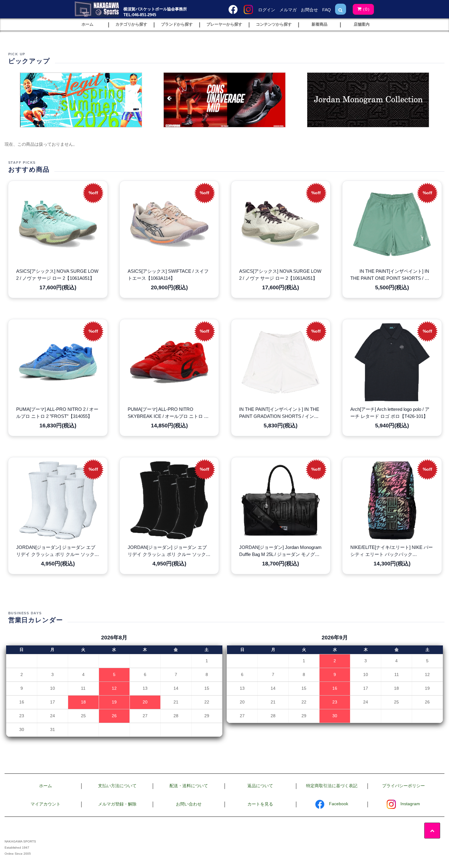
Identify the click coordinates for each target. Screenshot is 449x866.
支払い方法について (117, 785)
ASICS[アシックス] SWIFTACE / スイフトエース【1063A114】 (168, 275)
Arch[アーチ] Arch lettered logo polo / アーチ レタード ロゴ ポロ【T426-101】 (389, 413)
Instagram (410, 803)
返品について (260, 785)
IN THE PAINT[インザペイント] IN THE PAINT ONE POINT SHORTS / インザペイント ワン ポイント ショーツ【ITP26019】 (389, 275)
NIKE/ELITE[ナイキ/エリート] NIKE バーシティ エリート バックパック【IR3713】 (391, 551)
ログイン (266, 9)
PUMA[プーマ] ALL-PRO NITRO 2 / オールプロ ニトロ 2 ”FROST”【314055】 (57, 413)
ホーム (45, 785)
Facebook (338, 803)
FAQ (326, 9)
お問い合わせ (189, 804)
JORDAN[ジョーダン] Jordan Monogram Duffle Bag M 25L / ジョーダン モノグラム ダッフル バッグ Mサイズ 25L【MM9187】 (280, 551)
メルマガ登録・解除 (117, 804)
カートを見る (260, 804)
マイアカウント (45, 804)
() (366, 9)
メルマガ (288, 9)
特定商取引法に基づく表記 (331, 785)
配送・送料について (189, 785)
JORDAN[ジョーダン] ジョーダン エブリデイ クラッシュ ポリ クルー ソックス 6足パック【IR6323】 (57, 551)
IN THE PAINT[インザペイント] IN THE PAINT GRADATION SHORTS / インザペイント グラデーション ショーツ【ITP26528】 (279, 413)
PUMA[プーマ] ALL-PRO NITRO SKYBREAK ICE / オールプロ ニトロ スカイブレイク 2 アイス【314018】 (168, 413)
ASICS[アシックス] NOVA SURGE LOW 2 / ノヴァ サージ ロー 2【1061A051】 (57, 275)
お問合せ (309, 9)
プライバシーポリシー (403, 785)
